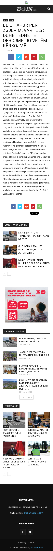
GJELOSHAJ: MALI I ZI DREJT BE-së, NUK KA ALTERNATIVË (30, 249)
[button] (49, 9)
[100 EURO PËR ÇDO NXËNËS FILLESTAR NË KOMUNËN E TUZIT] (10, 356)
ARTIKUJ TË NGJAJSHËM (16, 225)
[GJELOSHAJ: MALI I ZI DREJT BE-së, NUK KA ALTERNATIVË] (10, 250)
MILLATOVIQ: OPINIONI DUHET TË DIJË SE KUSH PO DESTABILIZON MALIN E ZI (34, 263)
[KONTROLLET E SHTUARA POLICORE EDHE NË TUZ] (39, 448)
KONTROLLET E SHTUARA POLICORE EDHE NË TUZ (37, 462)
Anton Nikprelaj (37, 547)
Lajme (5, 20)
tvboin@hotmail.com (33, 512)
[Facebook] (23, 532)
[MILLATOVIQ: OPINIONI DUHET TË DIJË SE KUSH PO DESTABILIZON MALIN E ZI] (10, 263)
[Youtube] (30, 532)
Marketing (22, 542)
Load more (25, 397)
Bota (11, 20)
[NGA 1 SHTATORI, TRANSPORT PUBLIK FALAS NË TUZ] (10, 236)
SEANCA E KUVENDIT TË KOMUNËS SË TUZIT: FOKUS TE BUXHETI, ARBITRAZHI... (33, 369)
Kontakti (32, 542)
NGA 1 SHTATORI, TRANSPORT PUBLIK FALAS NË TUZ (33, 236)
